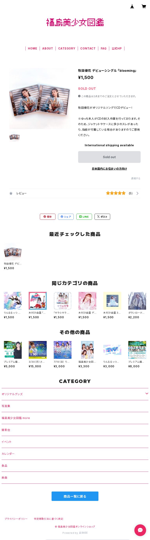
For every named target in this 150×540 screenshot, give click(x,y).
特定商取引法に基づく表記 (48, 518)
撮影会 (6, 429)
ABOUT (47, 48)
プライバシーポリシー (16, 518)
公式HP (117, 48)
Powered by (70, 532)
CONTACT (88, 48)
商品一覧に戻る (75, 496)
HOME (32, 48)
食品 (4, 465)
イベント (7, 441)
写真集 (6, 406)
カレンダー (8, 453)
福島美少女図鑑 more (16, 418)
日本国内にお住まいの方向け (109, 168)
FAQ (104, 48)
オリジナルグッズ (12, 394)
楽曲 (4, 477)
